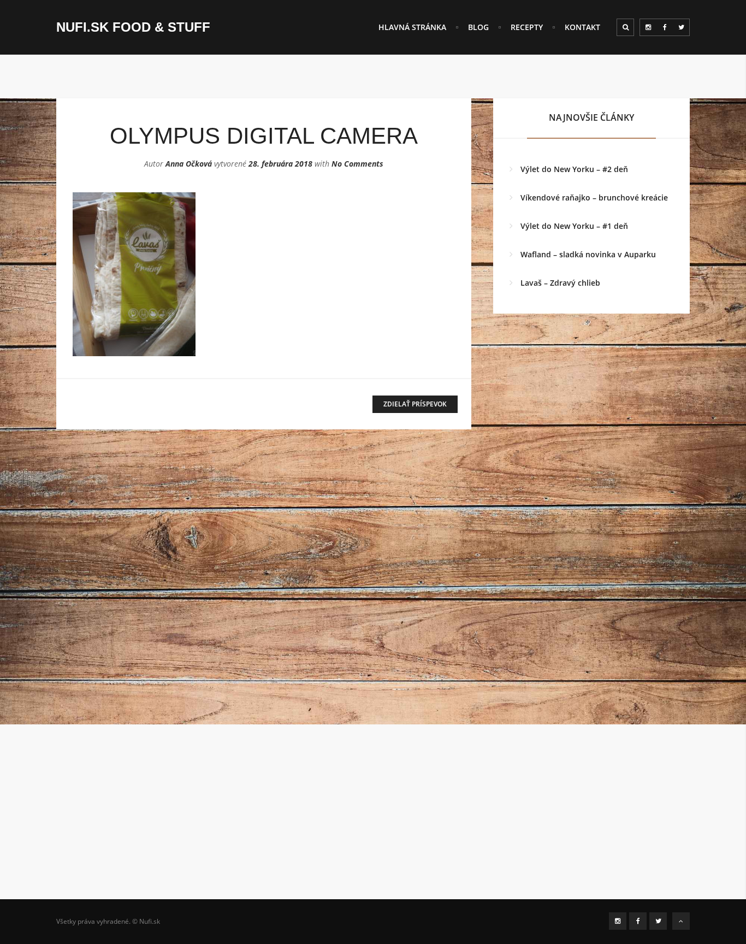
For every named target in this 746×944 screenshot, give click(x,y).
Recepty (527, 27)
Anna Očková (188, 163)
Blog (478, 27)
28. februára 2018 (280, 163)
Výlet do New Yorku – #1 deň (574, 226)
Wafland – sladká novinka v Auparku (588, 254)
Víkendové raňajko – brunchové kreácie (594, 197)
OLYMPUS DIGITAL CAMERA (264, 136)
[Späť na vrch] (681, 921)
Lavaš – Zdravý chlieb (560, 283)
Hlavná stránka (412, 27)
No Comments (357, 163)
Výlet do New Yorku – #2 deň (574, 169)
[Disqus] (263, 587)
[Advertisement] (373, 822)
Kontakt (582, 27)
